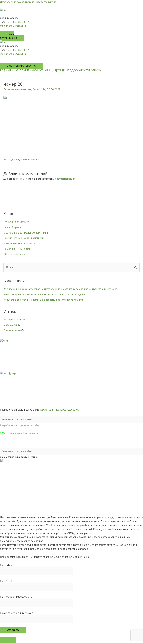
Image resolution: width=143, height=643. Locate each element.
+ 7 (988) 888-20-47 (17, 22)
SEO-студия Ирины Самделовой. (59, 409)
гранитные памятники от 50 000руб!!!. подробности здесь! (51, 70)
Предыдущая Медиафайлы (21, 159)
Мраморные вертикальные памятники (25, 232)
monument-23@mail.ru (13, 25)
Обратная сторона (14, 254)
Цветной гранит (12, 227)
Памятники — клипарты (17, 248)
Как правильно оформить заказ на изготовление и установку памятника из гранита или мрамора (60, 289)
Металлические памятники (19, 243)
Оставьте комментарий (17, 89)
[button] (71, 14)
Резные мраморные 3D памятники (23, 237)
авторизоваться (66, 178)
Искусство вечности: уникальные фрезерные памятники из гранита (43, 299)
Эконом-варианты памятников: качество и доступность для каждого (44, 294)
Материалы (10, 325)
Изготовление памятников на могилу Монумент (28, 2)
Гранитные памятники (16, 221)
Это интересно (12, 330)
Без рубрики (10, 319)
